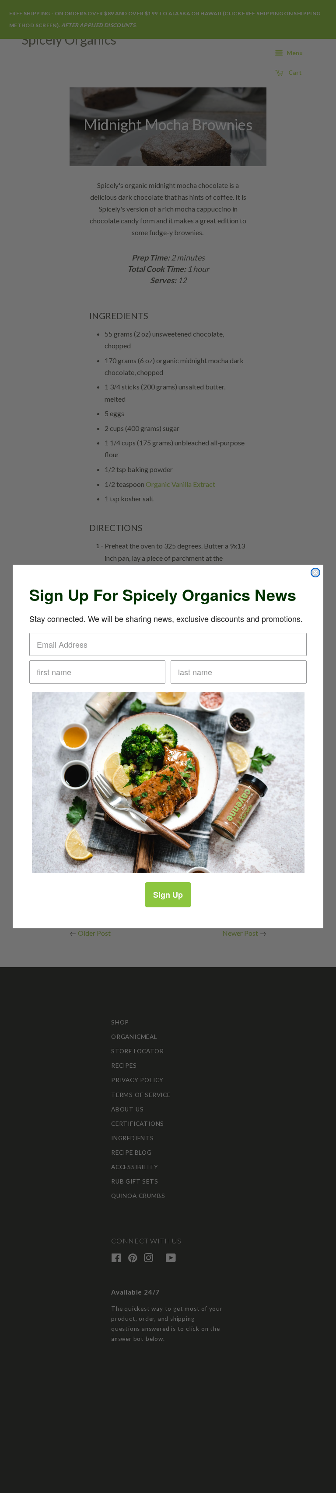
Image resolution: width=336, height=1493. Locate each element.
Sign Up (168, 894)
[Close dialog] (315, 572)
